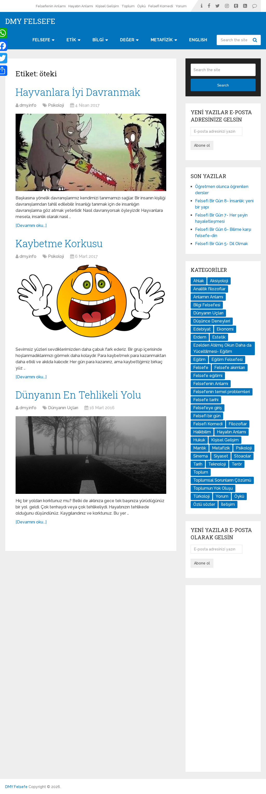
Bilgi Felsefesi (206, 304)
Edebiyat (202, 329)
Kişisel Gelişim (107, 6)
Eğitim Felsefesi (227, 359)
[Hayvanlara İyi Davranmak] (91, 152)
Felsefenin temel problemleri (221, 391)
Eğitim (199, 359)
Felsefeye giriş (207, 407)
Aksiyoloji (219, 280)
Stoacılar (242, 456)
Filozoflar (238, 423)
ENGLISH (198, 39)
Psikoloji (56, 105)
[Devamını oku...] (31, 225)
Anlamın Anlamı (208, 296)
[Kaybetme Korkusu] (91, 303)
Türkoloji (201, 496)
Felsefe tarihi (205, 399)
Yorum (181, 6)
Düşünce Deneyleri (211, 321)
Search (255, 40)
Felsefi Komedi (160, 6)
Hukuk (199, 440)
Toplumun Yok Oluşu (213, 488)
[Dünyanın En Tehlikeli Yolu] (91, 455)
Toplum (128, 6)
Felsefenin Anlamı (51, 6)
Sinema (200, 456)
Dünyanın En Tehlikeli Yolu (78, 394)
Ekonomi (225, 329)
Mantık (199, 448)
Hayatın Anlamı (80, 6)
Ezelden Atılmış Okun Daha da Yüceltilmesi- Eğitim (222, 348)
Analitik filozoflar (209, 288)
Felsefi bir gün (207, 415)
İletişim (228, 504)
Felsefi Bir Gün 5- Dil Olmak (221, 243)
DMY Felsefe (30, 21)
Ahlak (198, 280)
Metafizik (221, 448)
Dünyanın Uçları (63, 407)
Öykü (141, 6)
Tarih (197, 464)
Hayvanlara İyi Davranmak (78, 91)
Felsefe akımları (229, 367)
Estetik (218, 337)
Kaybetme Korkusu (59, 243)
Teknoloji (217, 464)
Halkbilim (202, 431)
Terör (237, 464)
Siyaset (221, 456)
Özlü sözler (204, 504)
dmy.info (27, 105)
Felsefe (200, 367)
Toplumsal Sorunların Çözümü (222, 480)
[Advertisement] (223, 678)
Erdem (199, 337)
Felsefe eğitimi (207, 375)
